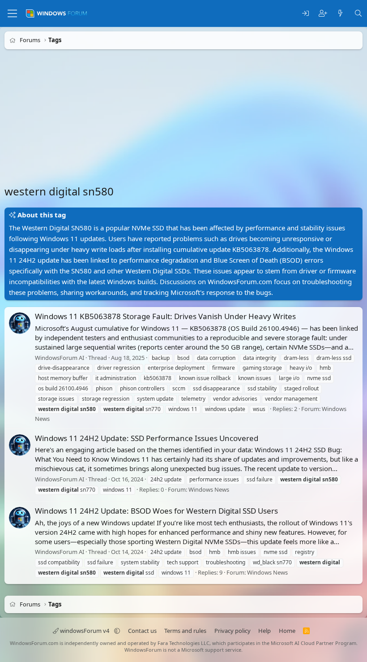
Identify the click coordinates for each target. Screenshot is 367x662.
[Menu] (12, 13)
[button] (117, 631)
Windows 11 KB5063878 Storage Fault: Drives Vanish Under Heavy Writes (165, 316)
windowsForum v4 (85, 631)
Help (264, 631)
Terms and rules (185, 631)
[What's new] (340, 14)
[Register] (323, 14)
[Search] (358, 14)
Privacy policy (232, 631)
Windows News (208, 489)
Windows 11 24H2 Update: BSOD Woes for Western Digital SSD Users (156, 511)
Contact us (142, 631)
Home (287, 631)
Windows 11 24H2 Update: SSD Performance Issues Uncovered (146, 438)
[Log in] (305, 14)
